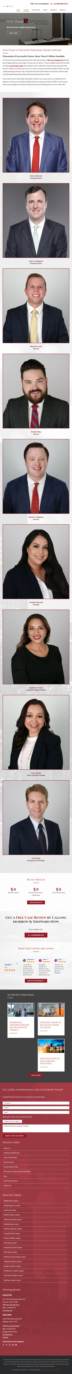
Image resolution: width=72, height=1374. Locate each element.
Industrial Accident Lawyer (13, 1247)
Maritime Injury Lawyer (12, 1215)
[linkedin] (13, 1344)
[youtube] (16, 1344)
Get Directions (7, 1310)
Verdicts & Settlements (12, 1153)
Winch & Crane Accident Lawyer (15, 1257)
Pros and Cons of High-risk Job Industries (50, 1061)
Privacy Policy (50, 1370)
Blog (5, 1176)
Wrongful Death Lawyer (12, 1233)
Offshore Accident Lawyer (13, 1219)
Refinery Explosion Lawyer (13, 1229)
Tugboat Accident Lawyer (13, 1261)
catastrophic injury (16, 66)
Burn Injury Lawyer (10, 1243)
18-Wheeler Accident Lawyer (14, 1271)
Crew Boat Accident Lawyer (13, 1275)
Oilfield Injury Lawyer (11, 1201)
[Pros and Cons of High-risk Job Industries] (51, 1046)
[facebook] (3, 1344)
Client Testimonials (10, 1157)
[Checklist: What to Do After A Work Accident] (51, 1010)
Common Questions (11, 1181)
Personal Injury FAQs (11, 1167)
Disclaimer (57, 1370)
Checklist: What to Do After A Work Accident (50, 1025)
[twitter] (6, 1344)
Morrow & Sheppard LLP (56, 60)
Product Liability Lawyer (12, 1238)
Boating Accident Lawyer (12, 1280)
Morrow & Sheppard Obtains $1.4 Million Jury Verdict (19, 1026)
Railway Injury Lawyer (11, 1224)
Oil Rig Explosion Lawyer (12, 1205)
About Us (7, 1148)
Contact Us (7, 1185)
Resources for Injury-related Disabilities (17, 1171)
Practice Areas (9, 1162)
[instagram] (9, 1344)
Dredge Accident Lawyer (12, 1266)
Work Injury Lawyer (10, 1252)
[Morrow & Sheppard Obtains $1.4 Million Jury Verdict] (21, 1010)
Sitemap (43, 1370)
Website (5, 1337)
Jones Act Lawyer (10, 1210)
